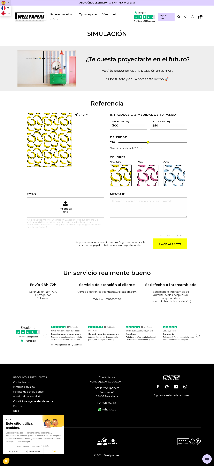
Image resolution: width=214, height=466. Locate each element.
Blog (16, 410)
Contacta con (21, 382)
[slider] (148, 142)
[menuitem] (64, 14)
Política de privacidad (26, 396)
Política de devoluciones (28, 391)
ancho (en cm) (120, 121)
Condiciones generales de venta (33, 401)
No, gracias (13, 451)
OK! (54, 451)
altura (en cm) (161, 121)
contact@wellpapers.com (120, 291)
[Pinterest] (167, 386)
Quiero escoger (33, 451)
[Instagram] (185, 386)
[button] (6, 461)
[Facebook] (157, 386)
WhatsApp (108, 409)
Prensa (17, 406)
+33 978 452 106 (107, 403)
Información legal (24, 386)
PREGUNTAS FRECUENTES (30, 377)
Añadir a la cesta (170, 244)
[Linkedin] (176, 386)
